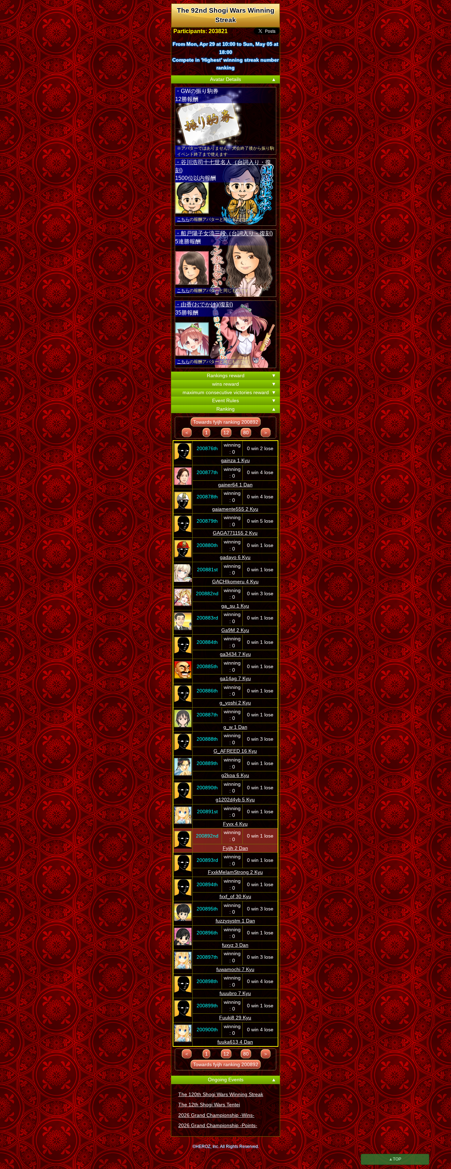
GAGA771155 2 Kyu (235, 533)
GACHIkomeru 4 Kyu (235, 581)
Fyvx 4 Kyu (235, 824)
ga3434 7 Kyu (235, 654)
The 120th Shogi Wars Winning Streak (220, 1094)
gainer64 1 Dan (235, 484)
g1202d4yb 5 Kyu (235, 799)
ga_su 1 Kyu (235, 606)
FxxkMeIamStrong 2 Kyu (235, 872)
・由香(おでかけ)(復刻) (204, 304)
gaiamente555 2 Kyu (235, 509)
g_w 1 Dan (235, 727)
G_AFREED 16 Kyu (235, 751)
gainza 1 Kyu (235, 460)
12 (226, 432)
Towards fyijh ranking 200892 (225, 422)
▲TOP (395, 1159)
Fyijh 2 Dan (235, 848)
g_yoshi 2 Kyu (235, 702)
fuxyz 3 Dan (235, 945)
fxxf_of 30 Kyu (235, 896)
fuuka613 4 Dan (235, 1042)
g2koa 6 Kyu (235, 775)
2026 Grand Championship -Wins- (216, 1115)
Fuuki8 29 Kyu (235, 1017)
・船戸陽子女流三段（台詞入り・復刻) (224, 233)
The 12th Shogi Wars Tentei (209, 1104)
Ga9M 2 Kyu (235, 630)
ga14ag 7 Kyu (235, 678)
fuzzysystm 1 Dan (235, 921)
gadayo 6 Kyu (235, 557)
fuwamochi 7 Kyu (235, 969)
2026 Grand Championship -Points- (217, 1125)
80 (246, 432)
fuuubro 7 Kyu (235, 993)
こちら (183, 219)
